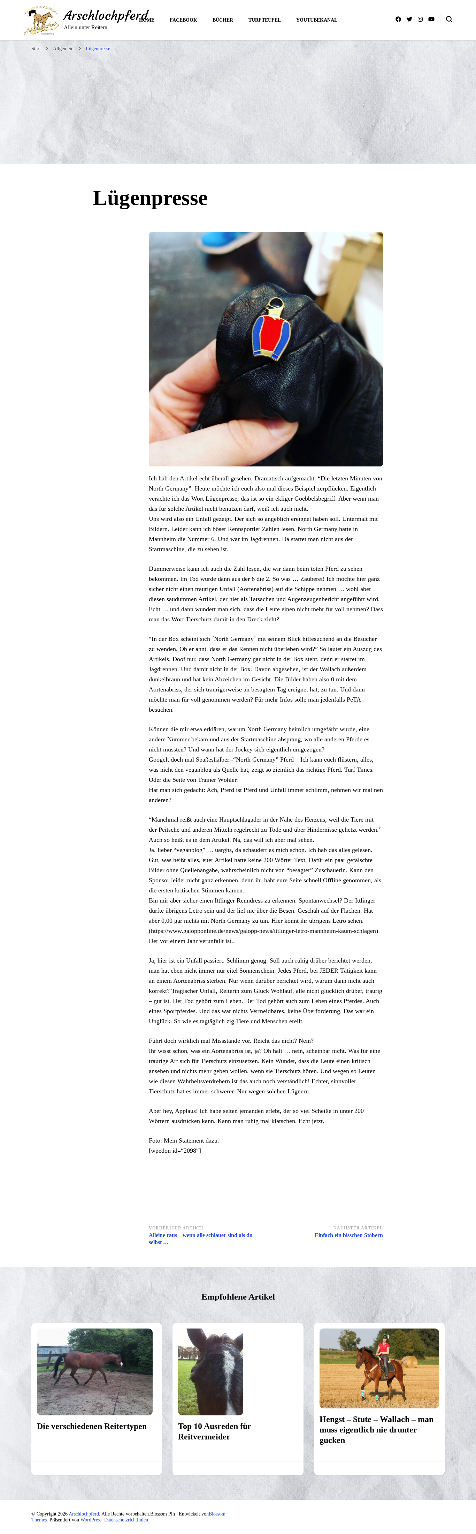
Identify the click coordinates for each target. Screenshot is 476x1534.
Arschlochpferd (106, 15)
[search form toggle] (449, 19)
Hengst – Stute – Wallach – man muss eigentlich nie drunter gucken (376, 1430)
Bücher (223, 20)
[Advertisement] (238, 108)
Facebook (183, 20)
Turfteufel (264, 20)
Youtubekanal (316, 20)
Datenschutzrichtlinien (126, 1519)
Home (146, 20)
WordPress (90, 1519)
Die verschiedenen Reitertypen (92, 1426)
